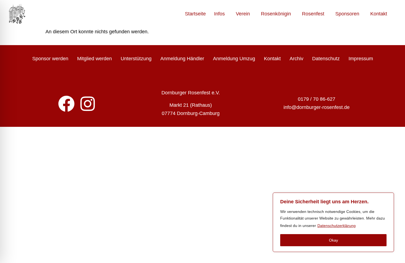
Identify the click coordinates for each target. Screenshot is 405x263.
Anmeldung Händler (182, 58)
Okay (333, 240)
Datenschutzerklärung (336, 225)
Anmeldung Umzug (234, 58)
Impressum (361, 58)
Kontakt (378, 14)
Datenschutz (326, 58)
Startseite (195, 14)
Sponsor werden (50, 58)
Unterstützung (136, 58)
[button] (221, 14)
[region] (333, 222)
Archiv (296, 58)
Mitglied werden (94, 58)
